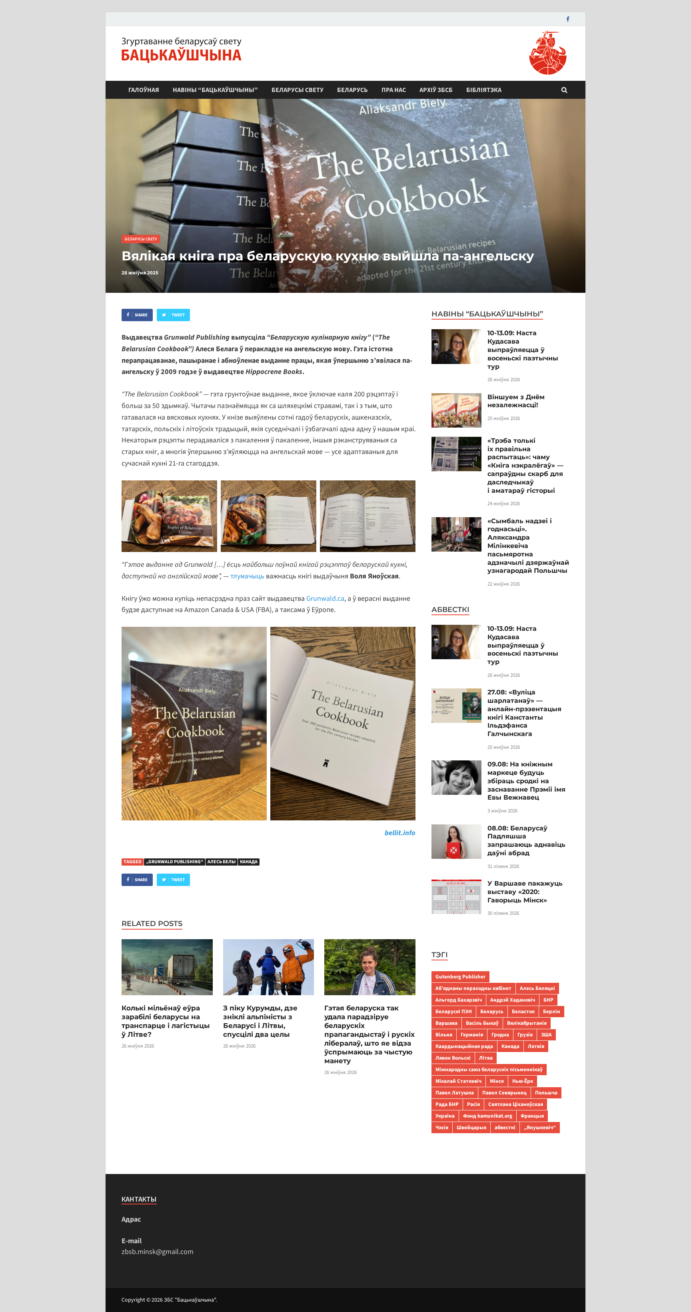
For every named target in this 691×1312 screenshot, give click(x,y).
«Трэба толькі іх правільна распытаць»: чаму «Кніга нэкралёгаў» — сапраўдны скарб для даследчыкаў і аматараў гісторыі (525, 465)
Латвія (536, 1046)
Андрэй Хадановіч (512, 1000)
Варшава (446, 1023)
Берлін (551, 1011)
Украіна (445, 1116)
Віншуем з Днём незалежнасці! (516, 401)
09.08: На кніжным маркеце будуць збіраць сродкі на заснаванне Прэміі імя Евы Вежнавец (526, 780)
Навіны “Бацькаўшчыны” (215, 90)
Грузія (525, 1034)
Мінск (497, 1081)
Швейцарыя (471, 1127)
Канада (249, 861)
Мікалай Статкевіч (458, 1081)
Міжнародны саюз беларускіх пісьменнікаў (489, 1069)
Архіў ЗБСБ (436, 90)
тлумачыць (247, 576)
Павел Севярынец (504, 1092)
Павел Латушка (454, 1092)
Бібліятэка (483, 90)
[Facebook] (567, 19)
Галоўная (143, 90)
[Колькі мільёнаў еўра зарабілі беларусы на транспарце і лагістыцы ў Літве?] (167, 998)
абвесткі (505, 1127)
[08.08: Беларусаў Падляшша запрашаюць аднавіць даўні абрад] (456, 830)
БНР (548, 1000)
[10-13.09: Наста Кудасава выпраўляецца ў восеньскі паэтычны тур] (456, 335)
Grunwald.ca (325, 599)
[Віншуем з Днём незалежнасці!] (456, 399)
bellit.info (400, 833)
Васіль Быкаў (482, 1023)
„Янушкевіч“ (540, 1127)
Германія (472, 1034)
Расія (473, 1104)
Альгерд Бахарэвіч (458, 1000)
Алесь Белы (222, 861)
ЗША (546, 1034)
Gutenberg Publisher (460, 976)
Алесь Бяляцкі (537, 988)
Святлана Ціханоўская (515, 1104)
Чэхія (441, 1127)
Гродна (500, 1034)
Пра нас (393, 90)
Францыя (532, 1116)
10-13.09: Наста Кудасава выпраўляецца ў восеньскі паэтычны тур (522, 349)
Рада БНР (447, 1104)
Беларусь (352, 90)
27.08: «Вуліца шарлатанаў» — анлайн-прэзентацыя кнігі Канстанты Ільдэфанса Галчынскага (524, 713)
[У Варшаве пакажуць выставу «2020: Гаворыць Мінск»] (456, 885)
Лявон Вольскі (453, 1058)
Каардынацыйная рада (464, 1046)
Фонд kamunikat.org (487, 1116)
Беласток (523, 1011)
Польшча (546, 1092)
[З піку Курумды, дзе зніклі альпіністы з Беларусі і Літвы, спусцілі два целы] (268, 998)
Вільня (443, 1034)
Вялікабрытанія (527, 1023)
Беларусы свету (298, 90)
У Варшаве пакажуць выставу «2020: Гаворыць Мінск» (525, 892)
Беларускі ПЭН (453, 1011)
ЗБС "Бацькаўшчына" (190, 1300)
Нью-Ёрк (522, 1081)
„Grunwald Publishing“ (174, 861)
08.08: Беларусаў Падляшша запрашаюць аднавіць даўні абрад (526, 840)
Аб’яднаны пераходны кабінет (473, 988)
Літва (486, 1058)
